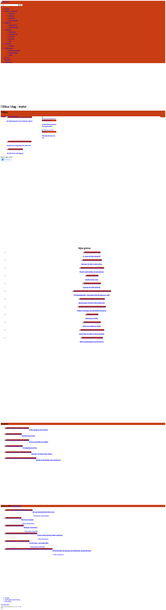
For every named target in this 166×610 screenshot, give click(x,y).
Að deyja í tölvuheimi (31, 527)
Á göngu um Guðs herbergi (91, 287)
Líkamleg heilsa (13, 27)
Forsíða (7, 9)
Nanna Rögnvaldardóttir (37, 547)
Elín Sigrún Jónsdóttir (31, 531)
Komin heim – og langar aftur (39, 543)
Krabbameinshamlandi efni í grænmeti (49, 125)
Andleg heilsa (12, 25)
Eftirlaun (11, 16)
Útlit (9, 41)
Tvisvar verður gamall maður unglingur (50, 535)
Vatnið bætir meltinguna (15, 153)
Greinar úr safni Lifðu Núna (9, 116)
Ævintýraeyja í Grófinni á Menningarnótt (91, 303)
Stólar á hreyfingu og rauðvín (38, 442)
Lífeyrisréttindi (13, 53)
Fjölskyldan (12, 32)
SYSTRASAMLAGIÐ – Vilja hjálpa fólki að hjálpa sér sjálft (92, 295)
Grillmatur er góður (91, 318)
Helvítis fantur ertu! (91, 280)
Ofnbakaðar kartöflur (30, 448)
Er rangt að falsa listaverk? (91, 256)
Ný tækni (11, 36)
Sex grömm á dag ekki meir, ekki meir (19, 145)
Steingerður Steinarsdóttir (41, 516)
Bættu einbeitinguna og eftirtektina (92, 342)
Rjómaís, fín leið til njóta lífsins (91, 264)
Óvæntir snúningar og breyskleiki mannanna (91, 311)
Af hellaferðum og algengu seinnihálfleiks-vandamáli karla (71, 551)
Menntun (11, 39)
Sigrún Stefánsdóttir (28, 523)
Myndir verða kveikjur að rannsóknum (92, 272)
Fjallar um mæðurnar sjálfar (91, 326)
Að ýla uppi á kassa (27, 520)
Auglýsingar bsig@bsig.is (12, 599)
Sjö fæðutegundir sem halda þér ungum (19, 121)
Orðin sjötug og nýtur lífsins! (38, 430)
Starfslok (11, 13)
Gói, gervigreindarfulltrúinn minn (43, 512)
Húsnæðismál (12, 34)
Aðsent (7, 57)
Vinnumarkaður (13, 20)
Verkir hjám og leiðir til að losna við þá (91, 334)
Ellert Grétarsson (58, 554)
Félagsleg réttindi (14, 50)
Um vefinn (8, 59)
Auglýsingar (8, 62)
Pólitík (10, 55)
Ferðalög (11, 46)
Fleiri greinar (16, 506)
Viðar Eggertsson (43, 539)
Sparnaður (11, 18)
